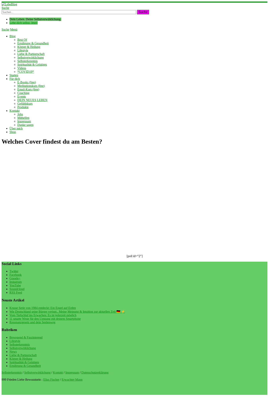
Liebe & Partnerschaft (31, 54)
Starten (13, 75)
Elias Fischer (51, 379)
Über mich (16, 128)
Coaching (23, 93)
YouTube (15, 285)
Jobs (20, 114)
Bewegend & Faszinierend (26, 337)
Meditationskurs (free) (31, 85)
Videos (21, 68)
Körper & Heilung (28, 46)
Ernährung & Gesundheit (33, 43)
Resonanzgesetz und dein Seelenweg (32, 322)
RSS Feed (15, 292)
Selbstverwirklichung (30, 57)
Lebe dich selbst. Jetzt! (23, 22)
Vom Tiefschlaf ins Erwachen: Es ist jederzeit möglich (42, 315)
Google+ (14, 278)
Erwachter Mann (72, 379)
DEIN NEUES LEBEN (32, 100)
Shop (12, 132)
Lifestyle (22, 50)
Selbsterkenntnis (27, 61)
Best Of (22, 39)
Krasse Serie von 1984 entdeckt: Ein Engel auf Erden (42, 308)
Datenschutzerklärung (95, 372)
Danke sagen (25, 124)
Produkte (23, 107)
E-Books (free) (26, 82)
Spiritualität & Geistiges (32, 64)
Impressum (24, 121)
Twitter (13, 271)
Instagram (15, 282)
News (13, 351)
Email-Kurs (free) (28, 89)
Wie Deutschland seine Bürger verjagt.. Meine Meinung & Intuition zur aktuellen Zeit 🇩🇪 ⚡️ (67, 311)
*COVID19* (25, 71)
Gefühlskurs (24, 103)
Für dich (14, 78)
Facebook (15, 274)
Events (21, 96)
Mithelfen (23, 117)
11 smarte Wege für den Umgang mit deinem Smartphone (45, 318)
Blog (12, 36)
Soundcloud (16, 289)
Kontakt (14, 110)
